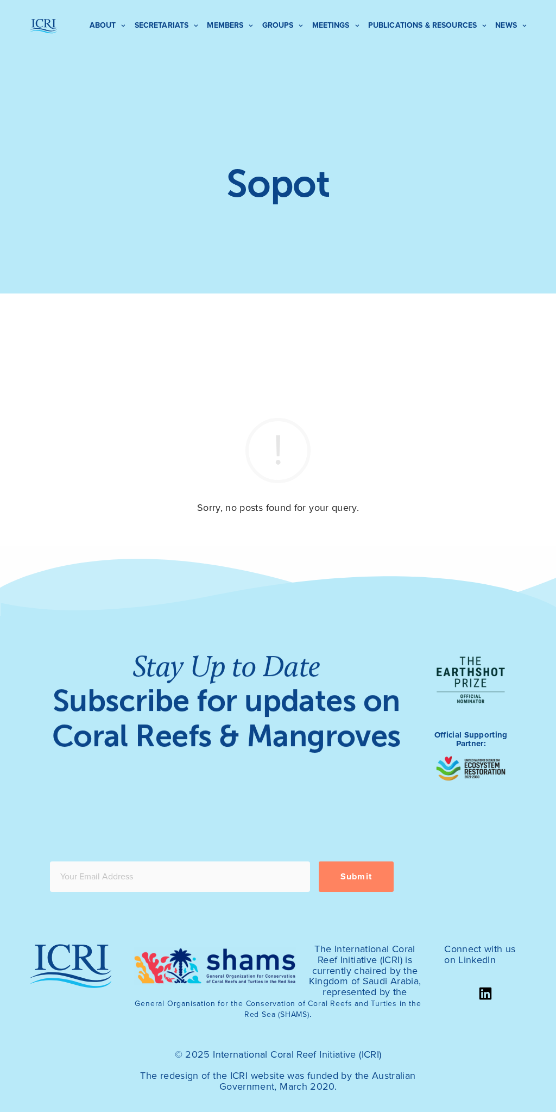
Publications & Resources (422, 25)
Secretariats (162, 25)
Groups (278, 25)
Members (225, 25)
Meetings (331, 25)
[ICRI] (43, 26)
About (103, 25)
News (506, 25)
